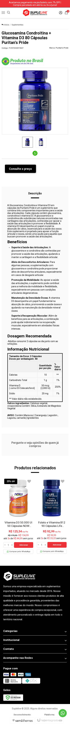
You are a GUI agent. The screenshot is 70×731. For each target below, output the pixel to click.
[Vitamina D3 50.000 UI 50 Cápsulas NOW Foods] (18, 516)
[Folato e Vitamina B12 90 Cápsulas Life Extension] (51, 516)
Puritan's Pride (62, 48)
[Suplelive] (35, 12)
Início (6, 25)
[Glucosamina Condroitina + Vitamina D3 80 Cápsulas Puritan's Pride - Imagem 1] (27, 142)
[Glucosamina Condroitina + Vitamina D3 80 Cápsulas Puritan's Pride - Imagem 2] (41, 142)
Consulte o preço (20, 168)
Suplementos (17, 25)
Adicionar (24, 545)
